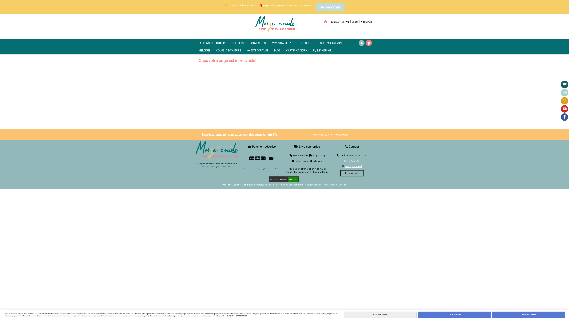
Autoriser (293, 179)
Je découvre (330, 6)
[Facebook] (564, 117)
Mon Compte (330, 184)
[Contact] (564, 92)
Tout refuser (454, 314)
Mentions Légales (231, 184)
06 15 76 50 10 (351, 160)
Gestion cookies (313, 184)
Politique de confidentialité (289, 184)
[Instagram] (564, 100)
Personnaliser (380, 314)
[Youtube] (564, 109)
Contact (343, 184)
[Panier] (564, 84)
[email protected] (353, 166)
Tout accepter (529, 314)
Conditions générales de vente (258, 184)
